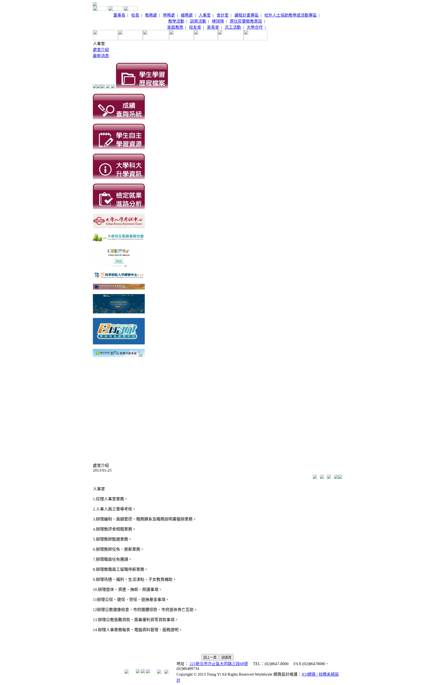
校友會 (195, 27)
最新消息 (101, 56)
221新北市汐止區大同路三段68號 (219, 664)
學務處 (169, 15)
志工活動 (233, 27)
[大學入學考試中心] (119, 227)
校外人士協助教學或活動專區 (290, 15)
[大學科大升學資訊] (119, 178)
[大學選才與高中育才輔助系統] (119, 265)
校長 (135, 15)
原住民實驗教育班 (246, 21)
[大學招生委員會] (119, 240)
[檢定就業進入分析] (119, 208)
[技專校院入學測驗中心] (119, 278)
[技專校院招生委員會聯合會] (119, 288)
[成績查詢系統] (119, 118)
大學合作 (255, 27)
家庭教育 (175, 27)
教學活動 (176, 21)
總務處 (187, 15)
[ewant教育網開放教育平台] (119, 343)
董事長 (119, 15)
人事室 (205, 15)
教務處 (151, 15)
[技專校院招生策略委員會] (119, 312)
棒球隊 (218, 21)
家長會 (213, 27)
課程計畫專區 (246, 15)
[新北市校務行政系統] (119, 355)
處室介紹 (101, 50)
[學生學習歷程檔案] (142, 87)
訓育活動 (198, 21)
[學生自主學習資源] (119, 148)
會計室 (222, 15)
